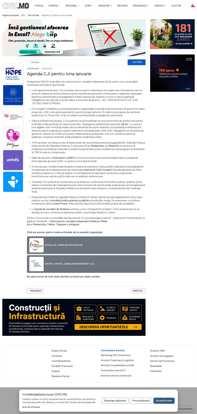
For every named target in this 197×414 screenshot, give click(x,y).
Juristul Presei (59, 203)
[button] (54, 6)
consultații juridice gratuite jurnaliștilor (70, 200)
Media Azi (114, 145)
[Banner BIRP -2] (74, 37)
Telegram (61, 224)
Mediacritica (97, 145)
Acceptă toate (164, 400)
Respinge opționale (115, 400)
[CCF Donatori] (172, 33)
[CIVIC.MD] (15, 5)
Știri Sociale (33, 68)
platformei (97, 169)
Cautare (137, 62)
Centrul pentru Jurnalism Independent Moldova (75, 221)
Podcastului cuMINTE (63, 157)
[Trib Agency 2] (172, 72)
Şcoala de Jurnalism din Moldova (52, 209)
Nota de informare (31, 407)
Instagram (74, 224)
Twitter (51, 224)
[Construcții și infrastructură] (74, 317)
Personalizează (141, 400)
